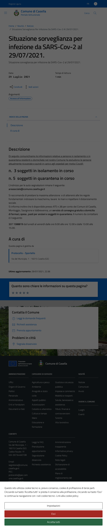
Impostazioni (53, 506)
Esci (53, 514)
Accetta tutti (53, 522)
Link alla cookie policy (67, 496)
